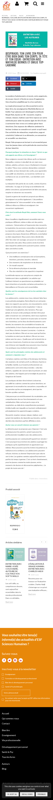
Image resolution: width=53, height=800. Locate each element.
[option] (15, 514)
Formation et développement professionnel (21, 678)
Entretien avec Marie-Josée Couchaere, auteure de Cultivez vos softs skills (14, 570)
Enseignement (10, 674)
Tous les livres (8, 757)
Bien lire (6, 730)
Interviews (30, 15)
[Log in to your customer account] (17, 5)
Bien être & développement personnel (19, 683)
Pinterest (13, 83)
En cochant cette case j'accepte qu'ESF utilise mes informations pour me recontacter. (27, 699)
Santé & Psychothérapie (13, 687)
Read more (9, 602)
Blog (21, 15)
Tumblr (12, 88)
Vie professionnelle (11, 740)
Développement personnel (15, 747)
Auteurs (6, 763)
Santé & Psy (7, 752)
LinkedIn (29, 83)
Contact (6, 723)
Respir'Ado (15, 526)
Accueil (5, 15)
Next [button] (45, 541)
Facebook (13, 78)
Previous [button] (41, 541)
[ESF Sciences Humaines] (6, 5)
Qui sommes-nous (10, 718)
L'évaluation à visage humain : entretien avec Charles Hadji (36, 567)
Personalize (42, 794)
